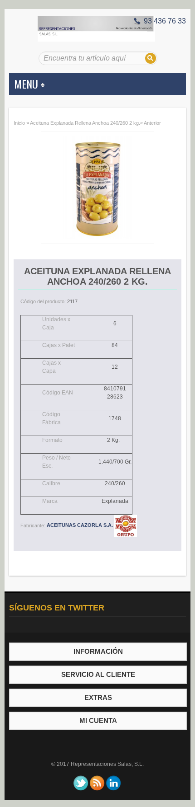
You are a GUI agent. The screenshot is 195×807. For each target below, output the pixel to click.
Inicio (19, 123)
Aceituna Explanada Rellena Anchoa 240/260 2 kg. (85, 123)
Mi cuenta (98, 720)
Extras (98, 697)
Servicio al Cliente (98, 674)
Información (98, 651)
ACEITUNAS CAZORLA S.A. (80, 525)
